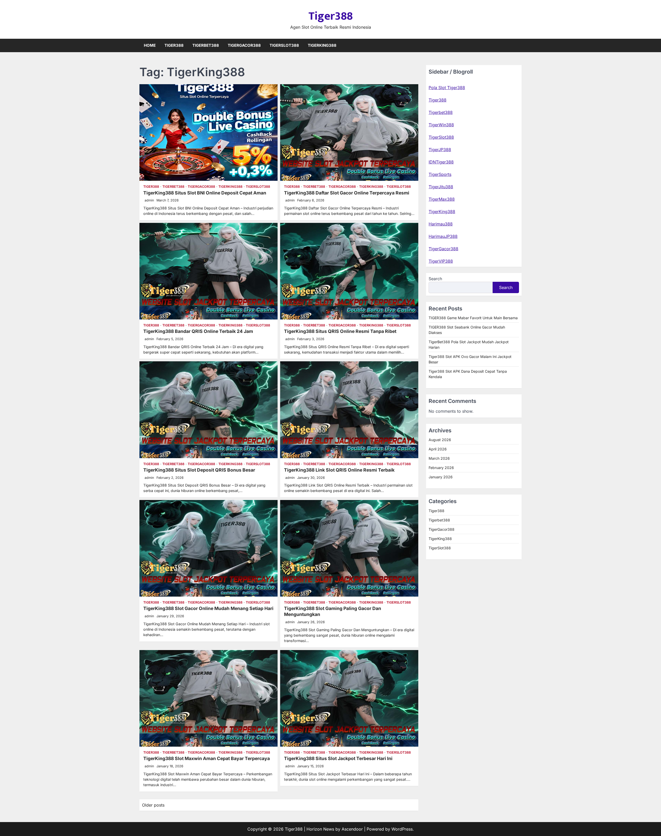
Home (150, 45)
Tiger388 (331, 16)
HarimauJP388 (443, 236)
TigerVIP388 (441, 261)
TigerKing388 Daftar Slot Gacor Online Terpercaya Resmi (346, 193)
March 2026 (439, 458)
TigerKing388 (322, 45)
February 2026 (441, 468)
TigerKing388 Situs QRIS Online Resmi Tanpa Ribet (340, 331)
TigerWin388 (441, 124)
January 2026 (441, 477)
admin (149, 200)
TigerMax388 (442, 199)
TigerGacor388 (244, 45)
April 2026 (438, 449)
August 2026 (440, 440)
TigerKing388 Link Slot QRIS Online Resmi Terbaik (339, 470)
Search (435, 278)
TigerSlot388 (284, 45)
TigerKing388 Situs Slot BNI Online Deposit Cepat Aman (204, 193)
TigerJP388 (440, 149)
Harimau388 (441, 223)
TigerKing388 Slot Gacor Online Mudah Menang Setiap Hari (208, 608)
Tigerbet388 (205, 45)
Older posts (153, 805)
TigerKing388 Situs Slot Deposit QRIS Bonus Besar (199, 470)
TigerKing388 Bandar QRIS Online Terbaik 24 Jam (198, 331)
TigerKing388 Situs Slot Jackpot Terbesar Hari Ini (338, 758)
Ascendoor (352, 829)
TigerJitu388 (441, 186)
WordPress (402, 829)
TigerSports (440, 174)
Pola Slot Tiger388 (447, 87)
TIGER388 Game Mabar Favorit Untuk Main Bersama (473, 318)
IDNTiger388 (441, 162)
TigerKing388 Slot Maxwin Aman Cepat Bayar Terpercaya (206, 758)
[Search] (518, 45)
